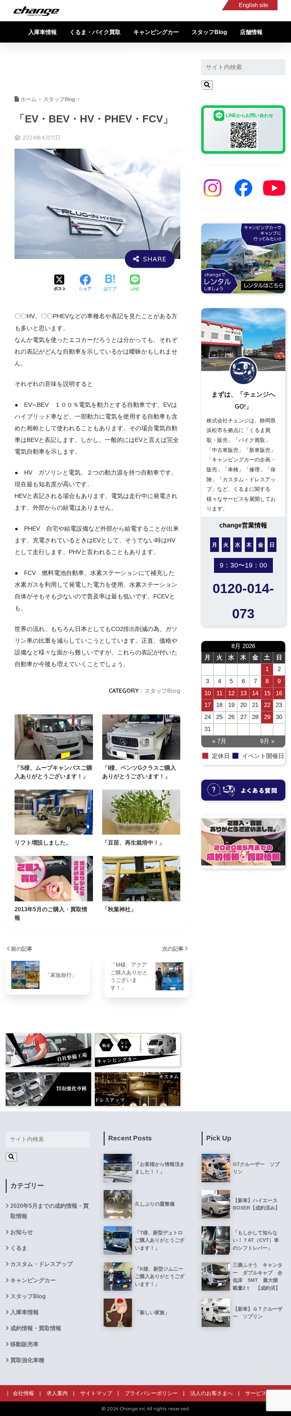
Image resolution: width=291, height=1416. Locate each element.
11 (219, 693)
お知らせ (21, 1232)
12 (231, 693)
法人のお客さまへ (211, 1393)
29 (267, 717)
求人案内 (57, 1393)
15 (267, 693)
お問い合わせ (145, 54)
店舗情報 (251, 32)
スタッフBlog (209, 32)
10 (207, 693)
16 (279, 693)
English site (253, 5)
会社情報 (23, 1393)
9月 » (267, 741)
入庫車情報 (42, 32)
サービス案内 (261, 1393)
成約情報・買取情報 (35, 1328)
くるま (18, 1248)
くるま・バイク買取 (95, 32)
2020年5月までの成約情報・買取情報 (49, 1211)
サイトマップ (96, 1393)
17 (207, 705)
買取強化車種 (27, 1360)
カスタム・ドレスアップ (41, 1264)
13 (243, 693)
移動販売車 (24, 1344)
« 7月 (219, 741)
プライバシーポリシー (151, 1393)
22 (267, 705)
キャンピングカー (156, 32)
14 (255, 693)
